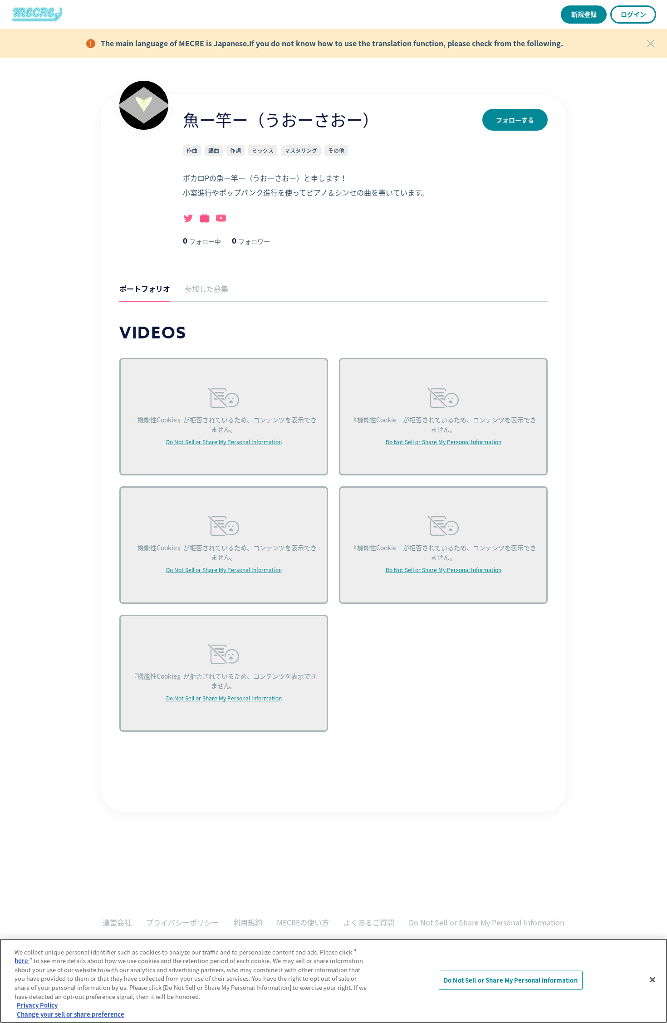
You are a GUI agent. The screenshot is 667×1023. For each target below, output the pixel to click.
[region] (333, 981)
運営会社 (117, 922)
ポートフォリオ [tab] (144, 288)
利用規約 (247, 922)
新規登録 (584, 14)
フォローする (515, 119)
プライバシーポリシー (182, 922)
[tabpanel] (333, 538)
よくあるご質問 (368, 922)
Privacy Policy (37, 1005)
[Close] (651, 43)
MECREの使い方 (303, 922)
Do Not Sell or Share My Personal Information (224, 441)
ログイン (633, 14)
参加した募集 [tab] (206, 288)
